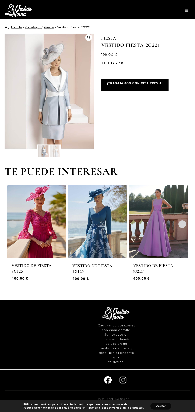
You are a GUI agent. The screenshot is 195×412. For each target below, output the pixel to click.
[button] (88, 37)
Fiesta (108, 38)
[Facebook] (107, 379)
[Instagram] (122, 379)
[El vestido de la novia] (19, 10)
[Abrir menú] (186, 10)
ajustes (137, 408)
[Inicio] (6, 27)
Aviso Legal (105, 399)
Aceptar (161, 406)
